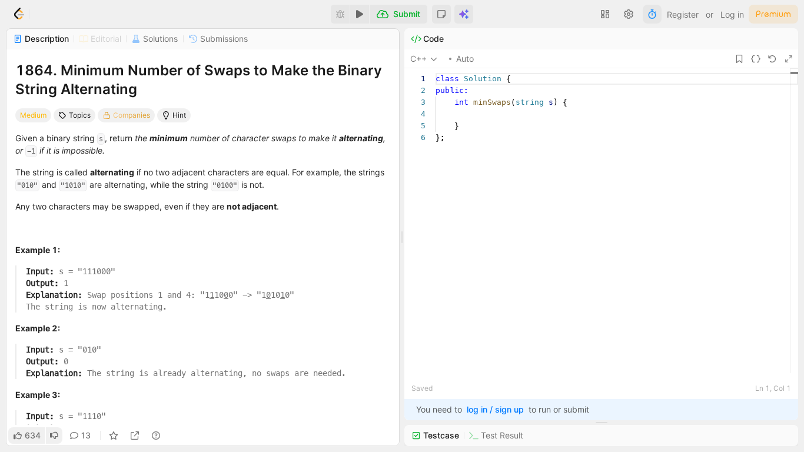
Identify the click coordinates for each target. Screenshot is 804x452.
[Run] (359, 14)
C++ (418, 59)
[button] (441, 14)
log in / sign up (495, 409)
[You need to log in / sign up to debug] (340, 14)
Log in (732, 14)
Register (683, 14)
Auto (465, 59)
